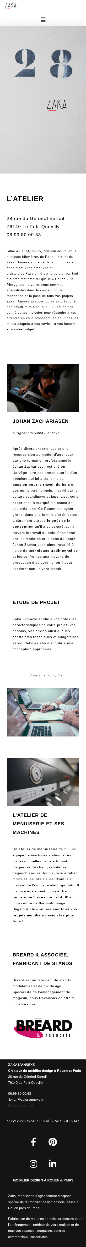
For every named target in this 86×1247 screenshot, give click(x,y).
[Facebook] (33, 1142)
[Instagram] (33, 1164)
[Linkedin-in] (52, 1164)
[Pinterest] (52, 1142)
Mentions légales (21, 1105)
